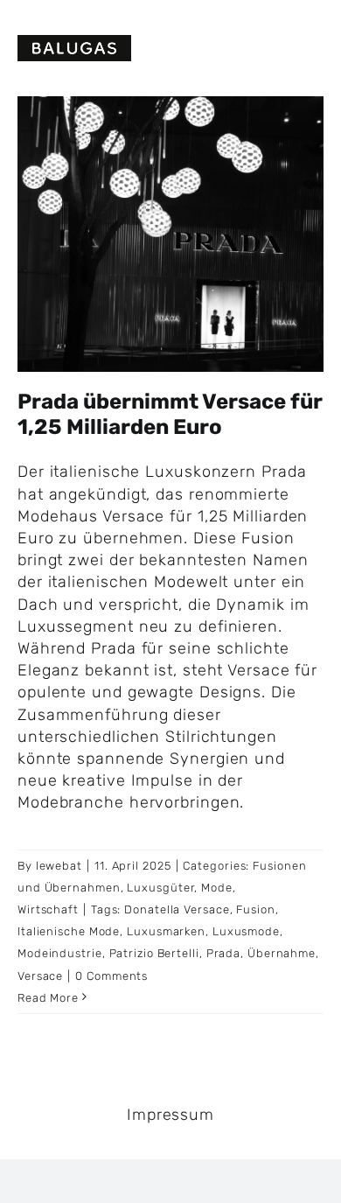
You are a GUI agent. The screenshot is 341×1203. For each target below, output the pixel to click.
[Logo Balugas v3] (74, 42)
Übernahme (281, 953)
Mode (217, 887)
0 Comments (111, 976)
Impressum (170, 1114)
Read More (48, 997)
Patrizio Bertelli (154, 953)
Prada (223, 953)
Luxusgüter (160, 887)
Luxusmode (246, 931)
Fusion (255, 909)
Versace (40, 976)
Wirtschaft (48, 909)
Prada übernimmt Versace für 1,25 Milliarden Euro (170, 414)
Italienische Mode (68, 931)
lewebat (59, 865)
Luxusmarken (166, 931)
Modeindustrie (59, 953)
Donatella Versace (176, 909)
